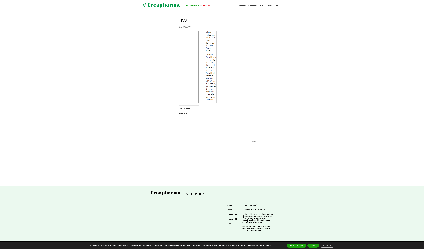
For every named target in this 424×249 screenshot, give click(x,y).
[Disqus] (191, 149)
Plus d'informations (267, 245)
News (269, 5)
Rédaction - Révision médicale (253, 210)
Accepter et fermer (296, 245)
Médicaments (232, 214)
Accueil (230, 205)
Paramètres (327, 245)
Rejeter (313, 245)
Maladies (242, 5)
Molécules (252, 5)
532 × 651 (192, 26)
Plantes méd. (232, 219)
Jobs (277, 5)
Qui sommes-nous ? (249, 205)
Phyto (260, 5)
